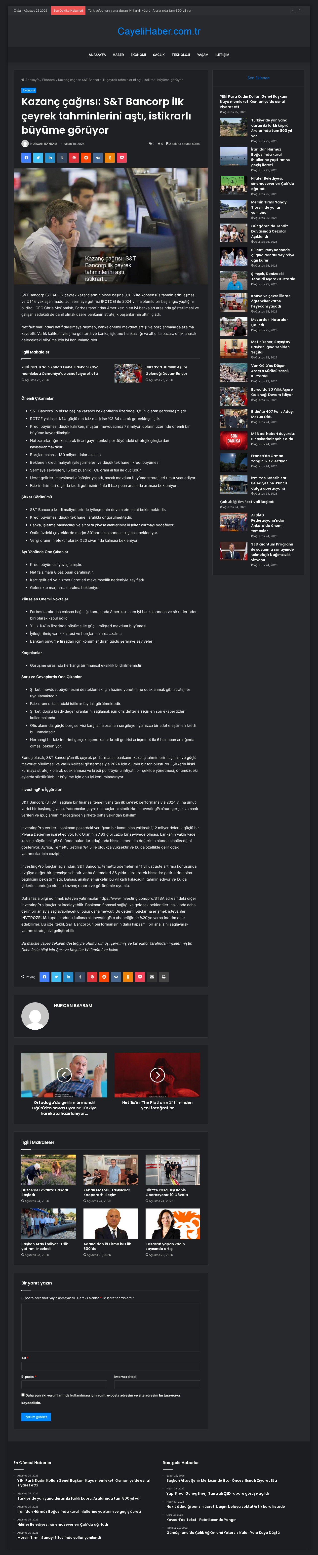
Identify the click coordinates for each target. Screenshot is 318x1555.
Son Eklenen (258, 78)
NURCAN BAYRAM (43, 144)
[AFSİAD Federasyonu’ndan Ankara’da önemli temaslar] (233, 522)
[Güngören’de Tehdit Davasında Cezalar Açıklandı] (233, 233)
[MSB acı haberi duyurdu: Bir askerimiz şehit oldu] (233, 440)
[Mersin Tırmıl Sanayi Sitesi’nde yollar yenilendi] (233, 209)
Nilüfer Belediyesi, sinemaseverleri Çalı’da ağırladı (272, 183)
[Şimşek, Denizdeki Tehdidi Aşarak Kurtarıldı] (233, 280)
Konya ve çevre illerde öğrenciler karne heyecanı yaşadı (271, 301)
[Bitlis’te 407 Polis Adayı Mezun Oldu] (233, 418)
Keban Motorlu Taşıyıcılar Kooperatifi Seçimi (106, 1192)
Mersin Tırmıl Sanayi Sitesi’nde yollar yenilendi (269, 207)
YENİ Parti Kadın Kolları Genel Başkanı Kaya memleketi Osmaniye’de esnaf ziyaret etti (253, 101)
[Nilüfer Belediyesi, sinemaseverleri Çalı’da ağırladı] (233, 185)
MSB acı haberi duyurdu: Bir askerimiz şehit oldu (273, 436)
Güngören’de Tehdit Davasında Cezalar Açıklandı (269, 231)
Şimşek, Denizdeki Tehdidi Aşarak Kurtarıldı (273, 276)
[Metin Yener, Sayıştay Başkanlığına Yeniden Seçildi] (233, 348)
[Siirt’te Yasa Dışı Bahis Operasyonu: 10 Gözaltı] (173, 1170)
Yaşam (202, 55)
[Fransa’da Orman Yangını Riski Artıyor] (233, 462)
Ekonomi (138, 55)
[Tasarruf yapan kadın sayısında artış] (173, 1223)
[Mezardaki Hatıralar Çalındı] (233, 326)
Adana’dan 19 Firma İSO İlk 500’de (107, 1246)
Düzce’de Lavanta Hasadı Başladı (44, 1192)
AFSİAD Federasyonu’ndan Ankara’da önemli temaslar (268, 523)
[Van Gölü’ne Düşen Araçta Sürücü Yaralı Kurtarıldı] (233, 372)
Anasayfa (97, 55)
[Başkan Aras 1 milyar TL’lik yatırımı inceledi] (48, 1223)
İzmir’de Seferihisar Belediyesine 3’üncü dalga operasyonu (269, 483)
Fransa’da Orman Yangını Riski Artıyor (269, 458)
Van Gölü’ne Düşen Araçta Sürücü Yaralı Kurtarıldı (270, 371)
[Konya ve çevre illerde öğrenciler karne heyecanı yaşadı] (233, 302)
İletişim (222, 55)
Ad (24, 1358)
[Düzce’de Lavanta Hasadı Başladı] (48, 1170)
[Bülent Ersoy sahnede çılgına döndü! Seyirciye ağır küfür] (233, 256)
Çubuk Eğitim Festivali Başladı (247, 501)
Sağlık (159, 55)
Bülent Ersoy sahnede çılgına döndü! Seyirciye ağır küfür (272, 255)
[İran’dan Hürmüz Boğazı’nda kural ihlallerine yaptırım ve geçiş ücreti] (233, 156)
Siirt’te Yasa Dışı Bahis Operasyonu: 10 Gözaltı (167, 1192)
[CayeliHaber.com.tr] (159, 31)
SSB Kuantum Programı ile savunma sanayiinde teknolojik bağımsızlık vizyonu (272, 552)
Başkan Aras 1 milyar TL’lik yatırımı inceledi (44, 1246)
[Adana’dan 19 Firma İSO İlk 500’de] (110, 1223)
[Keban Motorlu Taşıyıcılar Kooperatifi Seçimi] (110, 1170)
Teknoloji (181, 55)
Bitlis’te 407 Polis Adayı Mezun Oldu (272, 414)
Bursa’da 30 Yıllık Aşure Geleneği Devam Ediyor (272, 392)
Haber (118, 55)
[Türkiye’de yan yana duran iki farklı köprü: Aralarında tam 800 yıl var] (233, 127)
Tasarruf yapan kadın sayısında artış (165, 1246)
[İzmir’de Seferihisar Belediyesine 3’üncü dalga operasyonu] (233, 484)
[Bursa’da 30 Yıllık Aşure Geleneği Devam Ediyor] (128, 373)
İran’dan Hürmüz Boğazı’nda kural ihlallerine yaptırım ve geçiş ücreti (139, 10)
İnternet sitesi (125, 1377)
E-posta (28, 1377)
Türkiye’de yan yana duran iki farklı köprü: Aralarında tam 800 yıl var (271, 128)
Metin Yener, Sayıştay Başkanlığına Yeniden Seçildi (270, 347)
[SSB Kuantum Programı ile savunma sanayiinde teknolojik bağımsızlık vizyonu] (233, 551)
